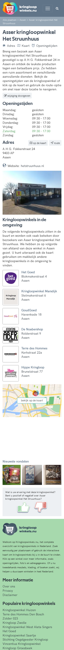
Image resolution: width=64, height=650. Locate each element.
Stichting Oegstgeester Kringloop (25, 639)
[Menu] (48, 8)
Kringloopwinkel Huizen (19, 610)
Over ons (9, 586)
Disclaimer (10, 595)
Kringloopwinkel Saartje (19, 635)
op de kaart (39, 143)
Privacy (8, 590)
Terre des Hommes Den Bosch (23, 614)
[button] (7, 475)
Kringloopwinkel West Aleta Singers (27, 627)
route (56, 143)
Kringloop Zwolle (14, 622)
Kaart (26, 46)
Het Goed (9, 631)
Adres (11, 46)
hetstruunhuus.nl (32, 166)
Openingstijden (46, 46)
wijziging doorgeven (18, 95)
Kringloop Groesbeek (17, 648)
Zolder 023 (10, 618)
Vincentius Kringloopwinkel (22, 643)
